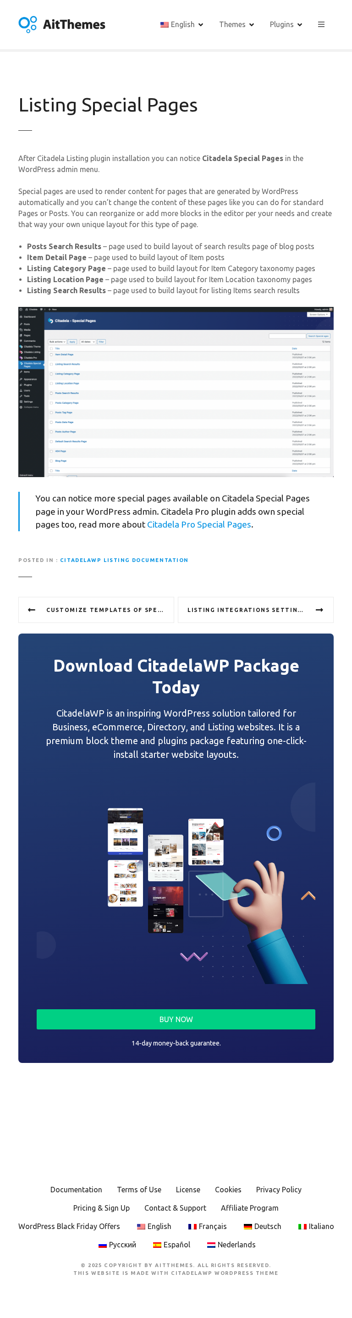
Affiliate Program (250, 1208)
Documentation (76, 1189)
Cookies (228, 1189)
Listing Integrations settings (247, 610)
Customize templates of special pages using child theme (110, 610)
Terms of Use (139, 1189)
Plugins (282, 24)
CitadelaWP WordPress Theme (225, 1273)
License (188, 1189)
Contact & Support (175, 1208)
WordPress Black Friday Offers (69, 1226)
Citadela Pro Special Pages (199, 524)
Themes (232, 24)
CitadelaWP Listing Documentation (124, 560)
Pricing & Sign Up (101, 1208)
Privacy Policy (279, 1189)
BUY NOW (176, 1019)
